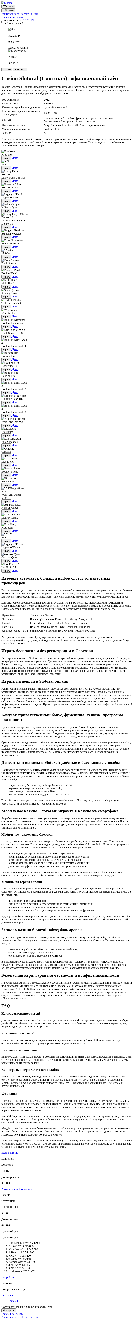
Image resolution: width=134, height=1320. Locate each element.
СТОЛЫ (7, 69)
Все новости (8, 1294)
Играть (6, 158)
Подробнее (25, 1188)
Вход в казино (9, 1152)
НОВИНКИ (19, 69)
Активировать (9, 1188)
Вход (35, 13)
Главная (6, 17)
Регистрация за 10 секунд (16, 13)
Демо (15, 157)
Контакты (17, 17)
